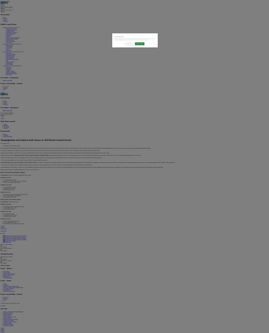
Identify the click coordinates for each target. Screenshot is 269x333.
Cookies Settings (129, 43)
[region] (135, 40)
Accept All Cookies (139, 43)
